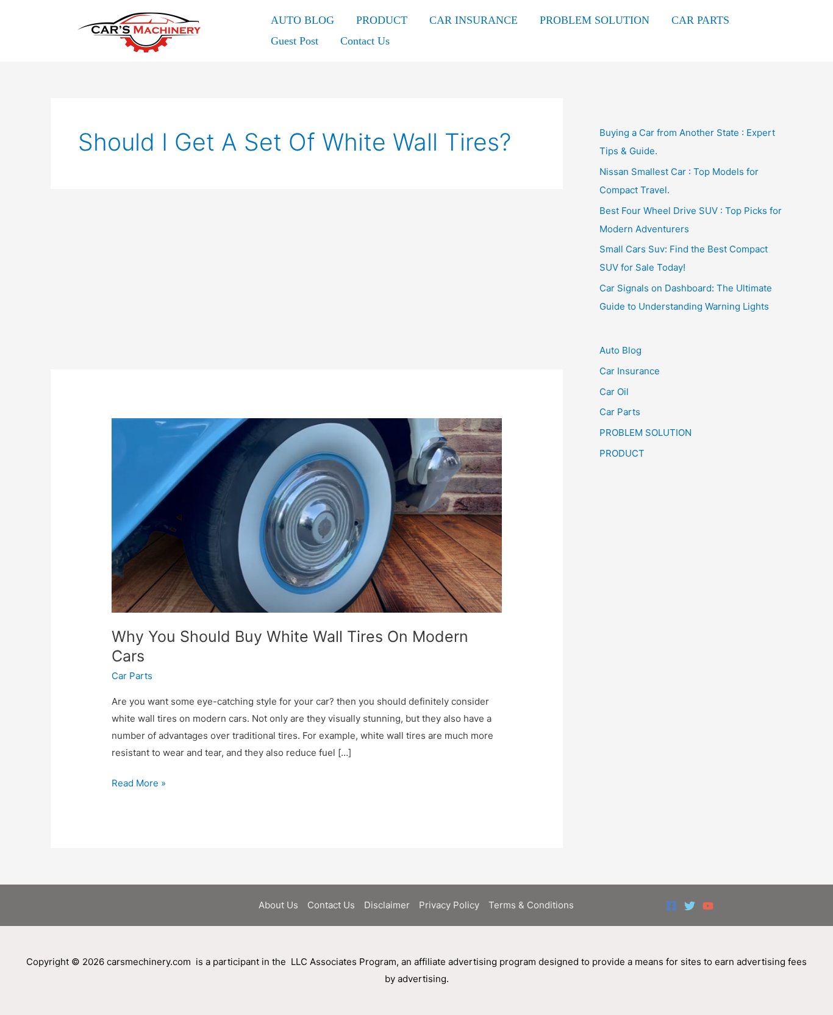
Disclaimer (387, 905)
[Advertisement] (307, 279)
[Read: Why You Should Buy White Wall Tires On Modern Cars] (307, 515)
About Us (278, 905)
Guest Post (294, 41)
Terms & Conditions (531, 905)
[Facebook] (671, 905)
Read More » (139, 784)
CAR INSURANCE (473, 20)
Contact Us (365, 41)
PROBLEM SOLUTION (594, 20)
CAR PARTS (700, 20)
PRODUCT (381, 20)
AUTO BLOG (302, 20)
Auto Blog (620, 350)
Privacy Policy (449, 905)
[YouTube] (708, 905)
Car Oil (614, 391)
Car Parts (132, 676)
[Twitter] (689, 905)
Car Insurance (629, 371)
